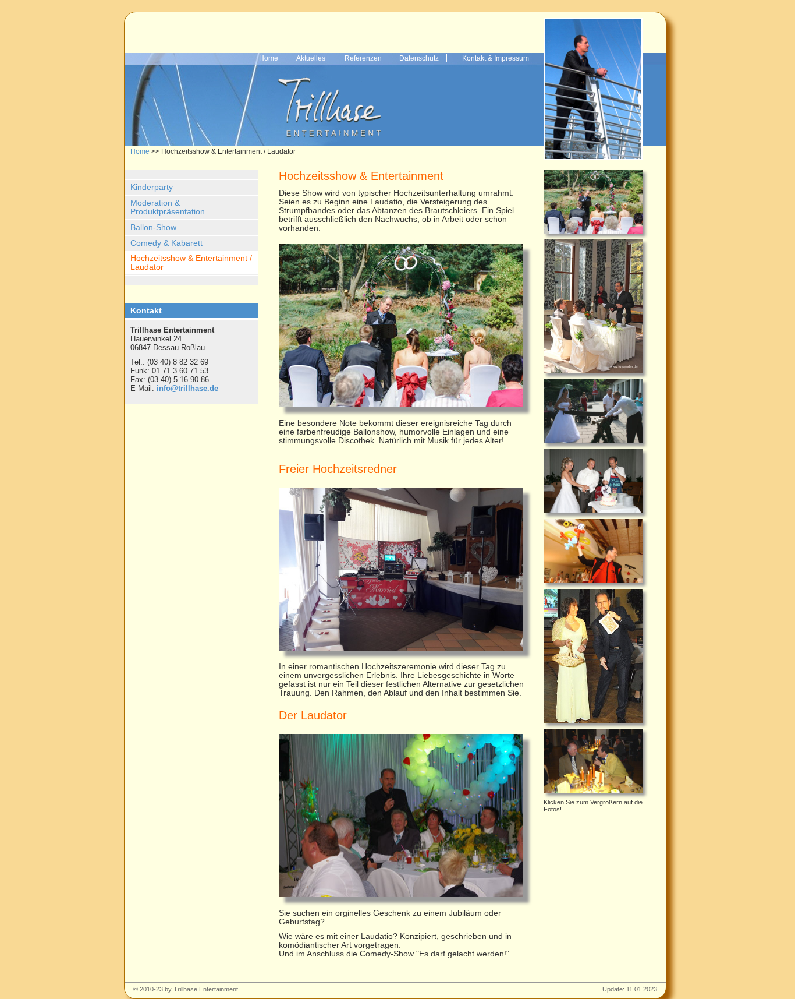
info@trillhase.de (187, 388)
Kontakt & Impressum (495, 58)
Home (268, 58)
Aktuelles (310, 58)
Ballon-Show (153, 227)
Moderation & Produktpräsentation (167, 207)
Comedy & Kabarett (166, 243)
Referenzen (363, 58)
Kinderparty (151, 187)
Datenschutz (419, 58)
